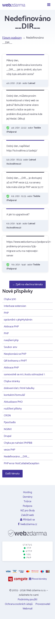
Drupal (7, 436)
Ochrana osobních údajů (19, 604)
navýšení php (11, 340)
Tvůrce (27, 501)
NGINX (8, 429)
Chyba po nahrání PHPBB (18, 443)
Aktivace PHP (11, 326)
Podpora (27, 506)
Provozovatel (42, 604)
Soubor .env (10, 347)
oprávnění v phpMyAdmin (18, 319)
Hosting (27, 492)
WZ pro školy (27, 510)
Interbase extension (15, 306)
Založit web (27, 515)
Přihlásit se (28, 519)
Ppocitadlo (10, 422)
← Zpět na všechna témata (27, 284)
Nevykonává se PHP (15, 354)
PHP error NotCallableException (21, 463)
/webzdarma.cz (28, 524)
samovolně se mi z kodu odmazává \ (24, 374)
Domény (27, 497)
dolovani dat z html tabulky (19, 388)
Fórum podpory (12, 37)
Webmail (28, 608)
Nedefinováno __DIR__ (16, 456)
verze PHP (9, 449)
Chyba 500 (10, 299)
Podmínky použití (27, 599)
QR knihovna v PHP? (15, 361)
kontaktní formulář (14, 395)
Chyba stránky (12, 381)
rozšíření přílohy (13, 408)
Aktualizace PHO (13, 402)
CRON (7, 415)
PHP (6, 313)
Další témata (12, 473)
